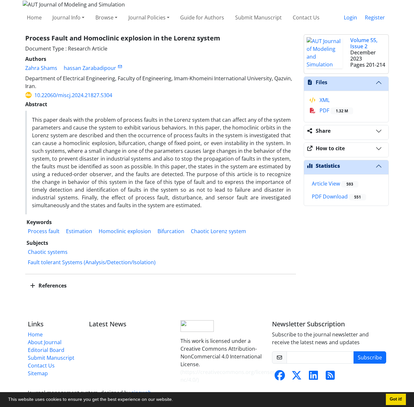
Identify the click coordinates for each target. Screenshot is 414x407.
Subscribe (370, 357)
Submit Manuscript (258, 17)
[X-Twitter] (296, 377)
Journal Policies (147, 17)
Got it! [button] (396, 399)
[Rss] (330, 377)
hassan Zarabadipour (90, 68)
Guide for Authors (202, 17)
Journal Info (66, 17)
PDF (333, 110)
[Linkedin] (313, 377)
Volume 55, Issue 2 (363, 43)
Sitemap (38, 373)
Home (34, 17)
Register (375, 17)
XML (324, 100)
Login (350, 17)
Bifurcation (171, 231)
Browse (104, 17)
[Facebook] (280, 377)
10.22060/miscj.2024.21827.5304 (73, 95)
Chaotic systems (48, 251)
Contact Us (306, 17)
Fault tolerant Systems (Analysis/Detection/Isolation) (92, 262)
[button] (175, 400)
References (52, 285)
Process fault (44, 231)
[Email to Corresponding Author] (119, 66)
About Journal (44, 342)
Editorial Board (46, 350)
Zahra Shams (41, 68)
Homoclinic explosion (125, 231)
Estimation (79, 231)
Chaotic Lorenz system (218, 231)
